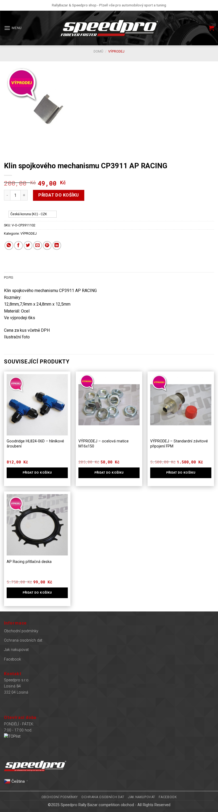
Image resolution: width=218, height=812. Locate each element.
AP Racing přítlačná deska (29, 561)
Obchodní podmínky (21, 631)
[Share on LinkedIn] (56, 245)
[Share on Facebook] (18, 245)
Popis (8, 277)
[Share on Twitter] (28, 245)
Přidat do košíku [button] (37, 472)
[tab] (8, 277)
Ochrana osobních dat (23, 640)
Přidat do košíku (58, 195)
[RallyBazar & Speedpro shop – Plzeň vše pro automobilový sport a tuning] (109, 28)
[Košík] (211, 28)
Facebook (12, 659)
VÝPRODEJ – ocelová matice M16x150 (103, 444)
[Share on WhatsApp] (9, 245)
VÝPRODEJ (116, 51)
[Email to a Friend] (37, 245)
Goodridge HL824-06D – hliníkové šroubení (35, 444)
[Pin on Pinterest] (47, 245)
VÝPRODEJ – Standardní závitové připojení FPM (179, 444)
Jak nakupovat (16, 649)
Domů (98, 51)
